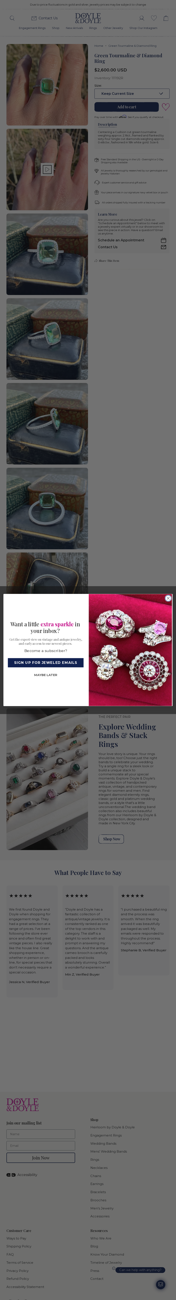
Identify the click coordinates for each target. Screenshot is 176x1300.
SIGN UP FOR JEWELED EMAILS (45, 663)
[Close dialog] (168, 598)
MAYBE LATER (45, 675)
